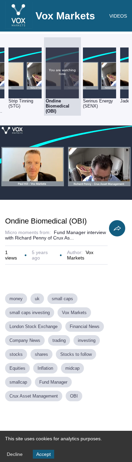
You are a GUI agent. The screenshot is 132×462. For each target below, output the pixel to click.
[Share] (117, 228)
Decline (15, 454)
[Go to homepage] (18, 27)
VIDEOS (118, 16)
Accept (43, 454)
